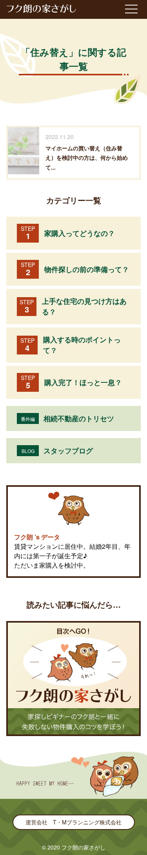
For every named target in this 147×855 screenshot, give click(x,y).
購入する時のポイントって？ (70, 344)
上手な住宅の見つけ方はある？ (73, 306)
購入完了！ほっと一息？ (71, 382)
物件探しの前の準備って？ (75, 269)
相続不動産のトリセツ (67, 418)
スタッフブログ (57, 451)
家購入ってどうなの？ (68, 233)
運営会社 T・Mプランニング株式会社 (73, 822)
